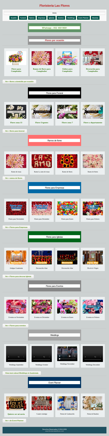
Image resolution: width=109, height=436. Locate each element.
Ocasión (14, 18)
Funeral (23, 18)
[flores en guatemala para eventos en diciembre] (42, 307)
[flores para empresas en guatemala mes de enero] (67, 208)
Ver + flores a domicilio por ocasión (19, 81)
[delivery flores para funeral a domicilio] (93, 112)
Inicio (54, 13)
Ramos (31, 18)
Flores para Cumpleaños (16, 70)
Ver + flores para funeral (14, 131)
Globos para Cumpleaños (67, 70)
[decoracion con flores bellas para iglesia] (42, 257)
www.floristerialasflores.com (54, 431)
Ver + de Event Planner (14, 421)
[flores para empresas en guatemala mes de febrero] (93, 208)
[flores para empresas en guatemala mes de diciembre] (42, 208)
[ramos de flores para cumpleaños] (42, 58)
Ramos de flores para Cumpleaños (42, 70)
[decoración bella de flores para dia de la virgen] (93, 257)
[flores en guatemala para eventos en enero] (67, 307)
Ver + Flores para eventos (15, 326)
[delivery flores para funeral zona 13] (16, 112)
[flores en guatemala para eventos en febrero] (93, 307)
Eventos (61, 18)
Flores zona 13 (16, 123)
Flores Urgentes (41, 123)
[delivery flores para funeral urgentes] (42, 112)
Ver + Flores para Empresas (16, 227)
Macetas (95, 18)
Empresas (41, 18)
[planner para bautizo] (93, 403)
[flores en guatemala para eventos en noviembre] (16, 307)
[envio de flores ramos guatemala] (67, 161)
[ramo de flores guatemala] (93, 161)
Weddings (71, 18)
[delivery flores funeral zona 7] (67, 112)
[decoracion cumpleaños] (93, 58)
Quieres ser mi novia (16, 414)
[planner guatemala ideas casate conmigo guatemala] (42, 403)
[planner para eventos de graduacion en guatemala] (67, 403)
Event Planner (83, 18)
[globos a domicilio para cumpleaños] (67, 58)
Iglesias (51, 18)
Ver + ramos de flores (13, 178)
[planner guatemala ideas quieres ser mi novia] (16, 403)
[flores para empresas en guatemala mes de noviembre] (16, 208)
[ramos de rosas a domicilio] (16, 161)
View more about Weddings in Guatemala (21, 373)
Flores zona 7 (67, 123)
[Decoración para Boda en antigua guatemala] (16, 257)
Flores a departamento (93, 123)
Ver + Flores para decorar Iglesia (18, 276)
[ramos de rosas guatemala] (42, 161)
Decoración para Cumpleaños (93, 70)
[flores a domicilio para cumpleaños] (16, 58)
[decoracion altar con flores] (67, 257)
